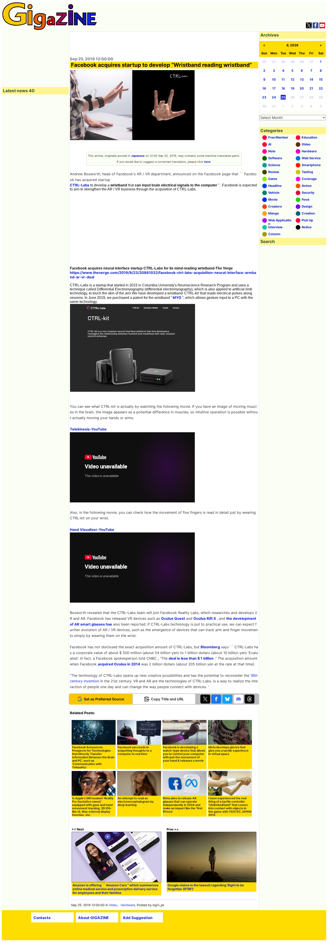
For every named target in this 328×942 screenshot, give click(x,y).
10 (274, 79)
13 (302, 79)
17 (274, 88)
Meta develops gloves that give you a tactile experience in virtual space (228, 751)
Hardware (128, 905)
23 (264, 97)
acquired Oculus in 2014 (119, 664)
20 (302, 88)
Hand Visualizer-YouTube (92, 529)
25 (283, 97)
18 (283, 88)
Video (113, 905)
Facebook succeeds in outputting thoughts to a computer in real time (135, 751)
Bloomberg (210, 647)
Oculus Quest (173, 618)
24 (274, 97)
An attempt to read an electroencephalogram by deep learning (136, 802)
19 (292, 88)
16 (264, 88)
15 (321, 79)
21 (311, 88)
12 (292, 79)
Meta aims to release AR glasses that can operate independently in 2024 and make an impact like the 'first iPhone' (182, 805)
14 (311, 79)
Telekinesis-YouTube (88, 429)
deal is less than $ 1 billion (191, 658)
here (207, 161)
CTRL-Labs (79, 185)
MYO (177, 297)
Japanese (138, 155)
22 (321, 88)
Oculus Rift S (204, 618)
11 (283, 79)
